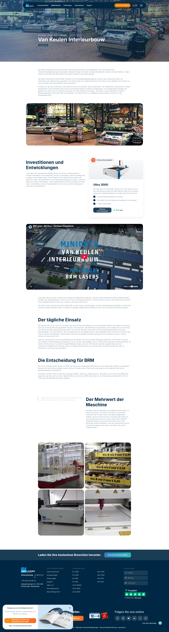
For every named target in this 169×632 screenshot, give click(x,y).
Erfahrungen (68, 5)
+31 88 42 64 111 (38, 576)
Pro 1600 (75, 572)
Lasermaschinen (42, 5)
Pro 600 (75, 582)
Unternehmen (79, 5)
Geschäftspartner (53, 592)
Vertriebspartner (53, 588)
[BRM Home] (29, 5)
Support (89, 5)
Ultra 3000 (76, 588)
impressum (122, 627)
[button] (59, 568)
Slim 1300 (100, 575)
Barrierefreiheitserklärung (108, 627)
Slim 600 (100, 582)
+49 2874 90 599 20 (28, 581)
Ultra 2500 (76, 592)
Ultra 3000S (76, 585)
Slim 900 (100, 578)
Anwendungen (52, 575)
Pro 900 (75, 578)
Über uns (50, 585)
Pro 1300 (75, 575)
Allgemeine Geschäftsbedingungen (87, 627)
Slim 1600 (100, 572)
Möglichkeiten (55, 5)
